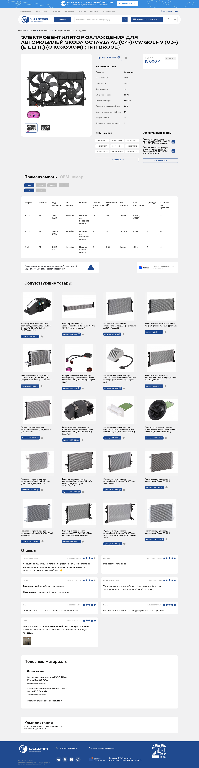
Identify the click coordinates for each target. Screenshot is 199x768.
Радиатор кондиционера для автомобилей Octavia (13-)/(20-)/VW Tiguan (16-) (37, 533)
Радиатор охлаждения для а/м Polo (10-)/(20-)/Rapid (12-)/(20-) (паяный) (161, 324)
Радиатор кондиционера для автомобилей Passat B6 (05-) (157, 480)
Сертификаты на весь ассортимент (44, 700)
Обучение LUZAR (171, 11)
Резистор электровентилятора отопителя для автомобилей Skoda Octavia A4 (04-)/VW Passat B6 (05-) (119, 429)
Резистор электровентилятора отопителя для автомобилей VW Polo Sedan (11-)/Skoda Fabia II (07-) (161, 429)
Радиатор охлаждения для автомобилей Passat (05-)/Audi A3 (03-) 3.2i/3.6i (36, 429)
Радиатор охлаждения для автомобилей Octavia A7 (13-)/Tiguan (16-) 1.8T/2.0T (119, 481)
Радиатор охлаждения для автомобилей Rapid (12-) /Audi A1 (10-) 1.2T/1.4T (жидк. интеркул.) (156, 141)
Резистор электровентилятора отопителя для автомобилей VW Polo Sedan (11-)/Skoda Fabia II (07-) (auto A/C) (119, 378)
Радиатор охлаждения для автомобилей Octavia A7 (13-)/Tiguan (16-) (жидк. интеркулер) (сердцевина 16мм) (119, 534)
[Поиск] (125, 19)
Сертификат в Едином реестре (36, 683)
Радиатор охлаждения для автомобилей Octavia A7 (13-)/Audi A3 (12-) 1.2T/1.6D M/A (161, 377)
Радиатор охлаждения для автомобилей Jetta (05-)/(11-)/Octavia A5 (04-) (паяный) (119, 325)
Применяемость (40, 176)
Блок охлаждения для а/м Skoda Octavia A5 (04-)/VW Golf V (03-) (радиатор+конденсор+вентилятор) (36, 377)
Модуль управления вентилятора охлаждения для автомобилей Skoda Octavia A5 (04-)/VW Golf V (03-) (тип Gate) (78, 378)
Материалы (69, 11)
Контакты (94, 11)
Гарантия (56, 11)
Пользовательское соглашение (101, 748)
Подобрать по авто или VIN (148, 19)
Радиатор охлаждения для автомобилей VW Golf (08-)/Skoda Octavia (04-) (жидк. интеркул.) (77, 533)
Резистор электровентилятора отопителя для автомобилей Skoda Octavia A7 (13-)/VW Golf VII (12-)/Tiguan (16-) (155, 150)
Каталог (62, 19)
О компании (25, 11)
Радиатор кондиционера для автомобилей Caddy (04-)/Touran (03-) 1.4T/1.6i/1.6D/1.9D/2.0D (35, 481)
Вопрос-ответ (109, 11)
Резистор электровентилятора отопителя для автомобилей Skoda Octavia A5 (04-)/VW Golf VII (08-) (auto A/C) (77, 430)
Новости (82, 11)
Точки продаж (41, 11)
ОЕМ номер (71, 176)
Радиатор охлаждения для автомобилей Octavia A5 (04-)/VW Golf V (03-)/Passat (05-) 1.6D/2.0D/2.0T (77, 482)
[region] (99, 227)
